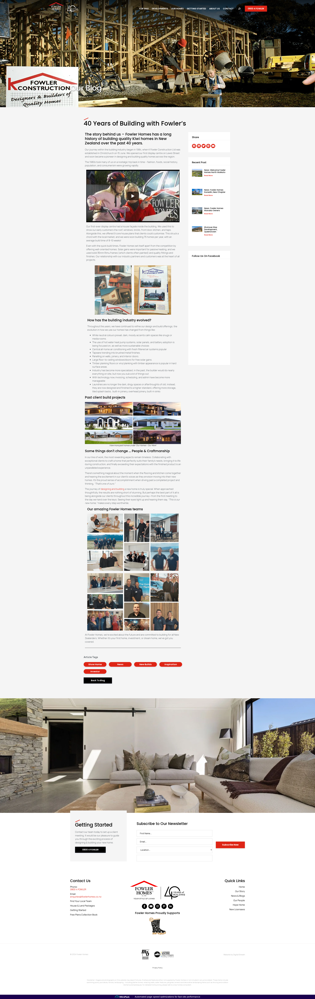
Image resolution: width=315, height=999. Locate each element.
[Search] (239, 9)
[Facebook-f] (144, 906)
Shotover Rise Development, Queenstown (210, 229)
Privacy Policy (157, 968)
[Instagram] (157, 906)
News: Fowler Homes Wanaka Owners (213, 209)
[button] (194, 146)
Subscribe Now (230, 844)
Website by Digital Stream (234, 954)
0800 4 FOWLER (78, 889)
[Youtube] (151, 906)
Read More (208, 175)
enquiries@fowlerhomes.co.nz (86, 896)
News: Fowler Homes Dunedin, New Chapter (214, 191)
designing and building (112, 489)
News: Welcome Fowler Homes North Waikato (215, 171)
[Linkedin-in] (170, 906)
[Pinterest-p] (164, 906)
